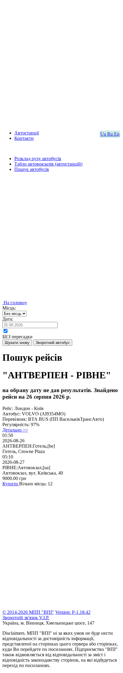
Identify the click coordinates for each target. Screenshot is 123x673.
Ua (103, 134)
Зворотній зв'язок (20, 617)
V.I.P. (44, 617)
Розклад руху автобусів (37, 158)
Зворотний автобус (53, 342)
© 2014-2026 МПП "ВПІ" (28, 612)
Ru (110, 134)
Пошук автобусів (31, 169)
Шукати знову (17, 342)
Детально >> (15, 429)
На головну (14, 302)
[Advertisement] (61, 64)
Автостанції (26, 132)
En (116, 134)
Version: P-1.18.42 (72, 612)
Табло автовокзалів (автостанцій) (48, 163)
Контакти (24, 138)
